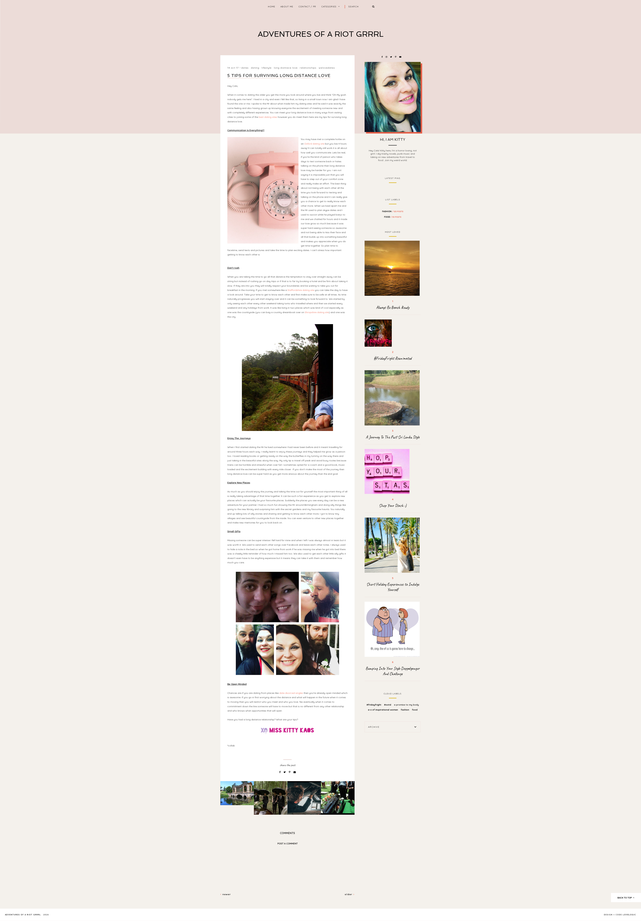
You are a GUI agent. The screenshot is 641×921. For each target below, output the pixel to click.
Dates (245, 67)
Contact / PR (307, 6)
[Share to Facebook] (280, 772)
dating (255, 67)
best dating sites (268, 117)
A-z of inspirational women (383, 709)
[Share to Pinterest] (290, 772)
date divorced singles (291, 693)
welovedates (327, 67)
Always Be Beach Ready (392, 307)
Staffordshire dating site (300, 290)
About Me (286, 6)
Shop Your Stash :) (392, 505)
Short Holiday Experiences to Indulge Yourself (392, 587)
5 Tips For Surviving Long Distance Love (279, 75)
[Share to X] (285, 772)
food (392, 216)
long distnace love (285, 67)
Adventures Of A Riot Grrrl (320, 34)
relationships (308, 67)
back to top (624, 897)
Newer (226, 894)
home (271, 6)
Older (349, 894)
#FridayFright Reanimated (393, 358)
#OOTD (388, 704)
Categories (329, 6)
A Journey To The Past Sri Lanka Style (392, 437)
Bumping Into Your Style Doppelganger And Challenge (393, 671)
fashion (392, 211)
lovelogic (629, 915)
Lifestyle (266, 67)
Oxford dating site (314, 143)
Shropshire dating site (317, 312)
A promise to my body (406, 704)
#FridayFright (374, 704)
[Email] (294, 772)
